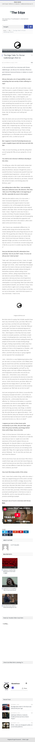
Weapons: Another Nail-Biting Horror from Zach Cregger (9, 571)
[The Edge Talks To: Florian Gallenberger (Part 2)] (17, 45)
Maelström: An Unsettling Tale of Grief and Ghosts (9, 589)
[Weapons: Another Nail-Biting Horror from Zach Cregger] (10, 563)
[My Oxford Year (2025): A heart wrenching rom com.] (10, 599)
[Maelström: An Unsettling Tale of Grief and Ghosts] (10, 582)
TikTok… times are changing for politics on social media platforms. (21, 725)
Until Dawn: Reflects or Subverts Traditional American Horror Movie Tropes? (20, 716)
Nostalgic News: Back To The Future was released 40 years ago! (21, 707)
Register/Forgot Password (14, 739)
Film (32, 62)
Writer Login (25, 739)
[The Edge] (17, 12)
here (3, 503)
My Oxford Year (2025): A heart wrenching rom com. (10, 606)
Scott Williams (15, 545)
